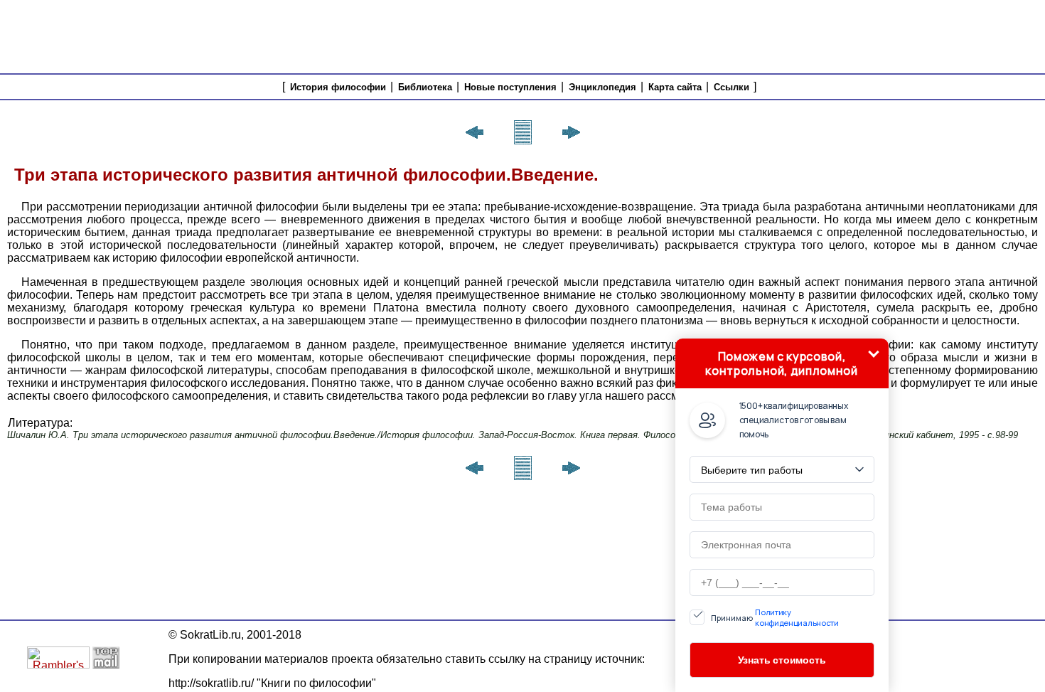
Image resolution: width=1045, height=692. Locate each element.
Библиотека (425, 87)
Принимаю (775, 617)
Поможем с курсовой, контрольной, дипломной (781, 363)
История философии (338, 87)
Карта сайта (675, 87)
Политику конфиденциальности (797, 617)
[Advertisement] (782, 36)
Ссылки (731, 87)
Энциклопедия (602, 87)
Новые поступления (510, 87)
